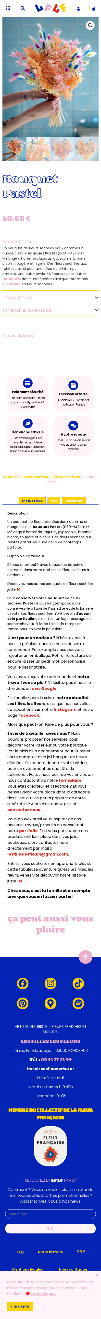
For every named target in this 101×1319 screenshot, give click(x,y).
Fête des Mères (66, 476)
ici (19, 589)
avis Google (44, 688)
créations (11, 284)
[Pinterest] (23, 1003)
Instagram (65, 709)
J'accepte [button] (19, 1306)
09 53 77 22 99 (56, 1059)
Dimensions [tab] (74, 501)
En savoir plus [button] (43, 1293)
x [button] (97, 1275)
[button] (23, 8)
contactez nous (23, 810)
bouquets (11, 278)
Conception (17, 298)
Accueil (10, 476)
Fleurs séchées (34, 476)
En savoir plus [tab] (32, 501)
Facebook (28, 715)
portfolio (28, 831)
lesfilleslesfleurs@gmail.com (37, 854)
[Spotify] (78, 1003)
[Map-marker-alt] (50, 1003)
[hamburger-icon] (7, 8)
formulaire (70, 780)
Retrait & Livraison (27, 310)
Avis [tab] (54, 501)
